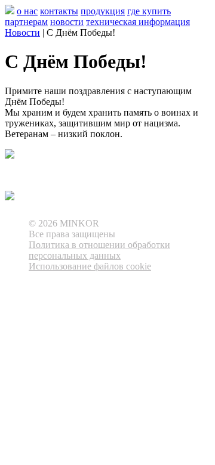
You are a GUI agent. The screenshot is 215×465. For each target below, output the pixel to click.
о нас (27, 11)
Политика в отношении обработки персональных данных (99, 250)
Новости (22, 32)
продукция (103, 11)
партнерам (26, 22)
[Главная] (9, 11)
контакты (59, 11)
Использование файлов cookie (90, 266)
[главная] (9, 197)
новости (67, 22)
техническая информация (138, 22)
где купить (149, 11)
